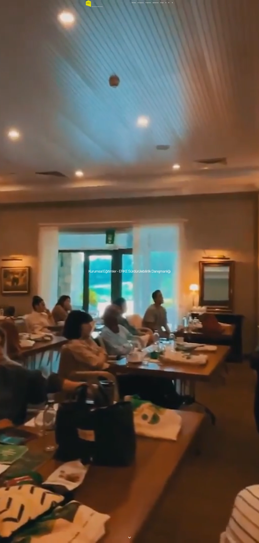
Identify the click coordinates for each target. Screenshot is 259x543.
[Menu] (166, 2)
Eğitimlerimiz (156, 2)
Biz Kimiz (134, 2)
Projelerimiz (148, 2)
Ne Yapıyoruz (141, 2)
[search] (172, 3)
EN (168, 2)
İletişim (162, 2)
